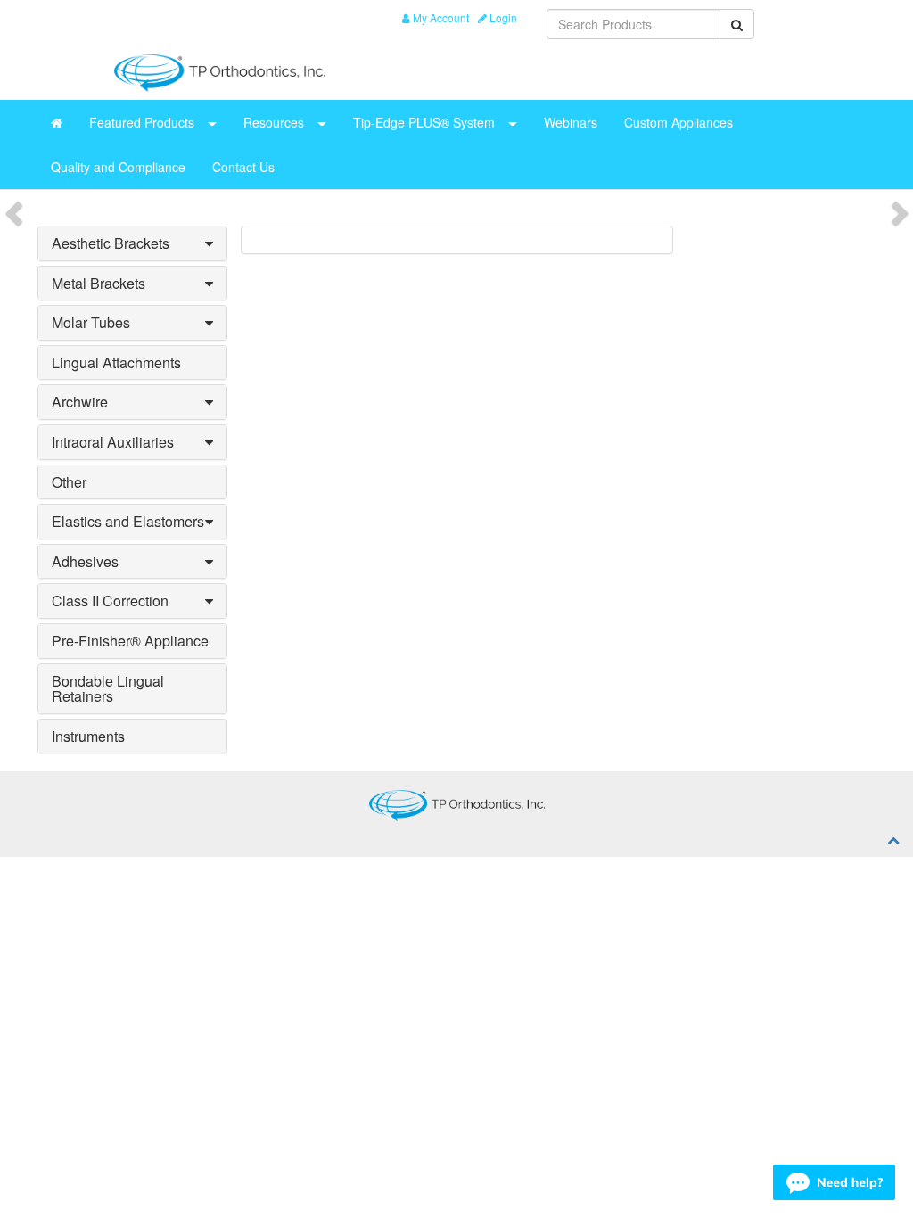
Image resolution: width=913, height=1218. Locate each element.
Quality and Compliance (118, 167)
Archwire (80, 401)
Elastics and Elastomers (128, 521)
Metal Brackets (98, 283)
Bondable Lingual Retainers (108, 689)
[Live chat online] (834, 1182)
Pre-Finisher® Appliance (130, 640)
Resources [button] (273, 122)
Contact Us (243, 167)
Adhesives (85, 561)
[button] (209, 243)
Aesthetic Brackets (110, 243)
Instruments (88, 736)
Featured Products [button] (141, 122)
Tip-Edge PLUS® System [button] (424, 122)
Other (69, 482)
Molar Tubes (91, 322)
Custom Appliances (678, 122)
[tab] (132, 243)
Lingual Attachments (116, 362)
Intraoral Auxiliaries (113, 442)
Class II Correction (110, 600)
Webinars (570, 122)
